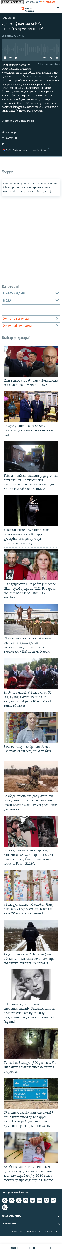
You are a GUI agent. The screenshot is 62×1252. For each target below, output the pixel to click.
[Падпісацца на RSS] (5, 1207)
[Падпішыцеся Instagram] (46, 1200)
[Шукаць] (49, 1248)
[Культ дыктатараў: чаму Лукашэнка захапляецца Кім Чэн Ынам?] (31, 361)
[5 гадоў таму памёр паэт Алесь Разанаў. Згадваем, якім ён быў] (31, 727)
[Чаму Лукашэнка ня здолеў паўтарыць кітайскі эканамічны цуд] (31, 406)
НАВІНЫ (13, 1248)
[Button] (9, 133)
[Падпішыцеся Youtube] (25, 1200)
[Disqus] (31, 234)
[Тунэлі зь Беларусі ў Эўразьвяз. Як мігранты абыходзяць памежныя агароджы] (31, 1043)
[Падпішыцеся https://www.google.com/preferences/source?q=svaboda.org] (5, 1200)
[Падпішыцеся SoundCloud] (39, 1200)
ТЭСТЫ (32, 1248)
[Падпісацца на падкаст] (32, 1200)
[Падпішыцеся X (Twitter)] (19, 1200)
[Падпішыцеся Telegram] (53, 1200)
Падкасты (8, 18)
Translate (49, 2)
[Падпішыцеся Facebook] (11, 1200)
